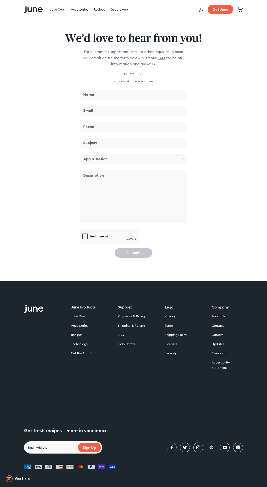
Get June (220, 9)
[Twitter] (185, 447)
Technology (79, 344)
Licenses (171, 344)
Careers (217, 335)
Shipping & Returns (131, 325)
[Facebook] (172, 447)
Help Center (126, 344)
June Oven (57, 9)
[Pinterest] (211, 447)
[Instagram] (198, 447)
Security (171, 353)
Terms (169, 325)
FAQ (161, 58)
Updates (218, 344)
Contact (218, 325)
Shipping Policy (176, 335)
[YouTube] (225, 447)
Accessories (79, 9)
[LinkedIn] (238, 447)
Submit (133, 253)
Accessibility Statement (221, 365)
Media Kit (219, 353)
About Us (218, 316)
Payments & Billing (131, 316)
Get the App (119, 9)
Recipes (99, 9)
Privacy (170, 316)
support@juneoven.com (133, 81)
